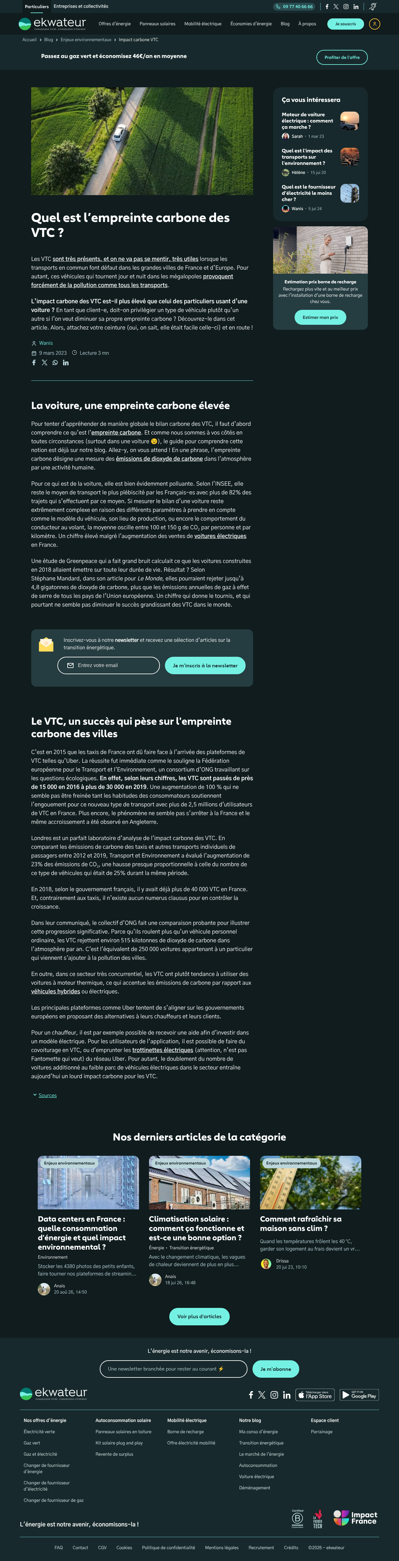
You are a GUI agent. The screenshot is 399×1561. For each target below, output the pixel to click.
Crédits (291, 1548)
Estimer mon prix (320, 317)
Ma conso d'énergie (258, 1432)
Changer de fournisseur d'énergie (47, 1468)
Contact (80, 1548)
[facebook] (327, 6)
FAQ (59, 1548)
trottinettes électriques (162, 1050)
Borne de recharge (185, 1432)
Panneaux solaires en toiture (123, 1432)
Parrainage (322, 1432)
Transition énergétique (261, 1443)
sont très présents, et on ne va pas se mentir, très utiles (126, 259)
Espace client (325, 1421)
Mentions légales (222, 1548)
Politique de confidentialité (168, 1548)
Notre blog (250, 1421)
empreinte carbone (116, 433)
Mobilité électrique (187, 1421)
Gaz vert (32, 1443)
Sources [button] (48, 1095)
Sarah (297, 137)
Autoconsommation (258, 1465)
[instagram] (346, 6)
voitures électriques (220, 536)
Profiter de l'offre (342, 57)
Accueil (29, 40)
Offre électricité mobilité (191, 1443)
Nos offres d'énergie (45, 1421)
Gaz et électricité (40, 1454)
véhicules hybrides (55, 992)
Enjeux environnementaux (85, 40)
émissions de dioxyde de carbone (159, 459)
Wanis (46, 343)
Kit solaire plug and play (118, 1443)
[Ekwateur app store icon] (315, 1395)
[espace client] (374, 24)
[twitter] (336, 6)
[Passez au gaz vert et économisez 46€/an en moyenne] (199, 57)
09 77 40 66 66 (298, 6)
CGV (102, 1548)
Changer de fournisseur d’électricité (47, 1486)
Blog (48, 40)
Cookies (124, 1548)
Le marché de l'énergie (261, 1454)
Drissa (282, 1261)
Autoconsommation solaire (123, 1421)
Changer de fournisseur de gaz (54, 1500)
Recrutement (261, 1548)
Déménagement (254, 1488)
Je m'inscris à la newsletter (205, 666)
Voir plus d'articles (199, 1317)
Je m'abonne (276, 1369)
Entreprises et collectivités (81, 6)
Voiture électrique (256, 1477)
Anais (59, 1286)
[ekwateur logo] (52, 24)
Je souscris (345, 24)
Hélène (298, 173)
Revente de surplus (114, 1454)
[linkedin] (355, 6)
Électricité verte (39, 1432)
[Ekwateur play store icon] (359, 1395)
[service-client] (373, 6)
